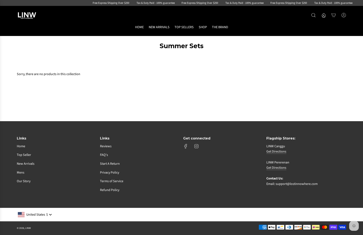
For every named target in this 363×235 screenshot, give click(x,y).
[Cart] (334, 15)
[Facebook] (186, 146)
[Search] (313, 15)
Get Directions (276, 151)
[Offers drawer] (323, 15)
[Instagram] (196, 146)
